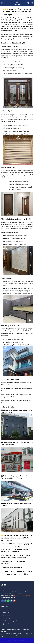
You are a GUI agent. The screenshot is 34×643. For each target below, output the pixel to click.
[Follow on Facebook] (2, 600)
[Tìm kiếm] (31, 3)
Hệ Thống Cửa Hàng (7, 624)
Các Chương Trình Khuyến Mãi (9, 621)
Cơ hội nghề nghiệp (7, 618)
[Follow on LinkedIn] (11, 600)
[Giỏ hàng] (27, 3)
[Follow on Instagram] (5, 600)
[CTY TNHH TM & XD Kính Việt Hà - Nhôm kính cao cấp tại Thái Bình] (17, 3)
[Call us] (8, 600)
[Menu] (2, 3)
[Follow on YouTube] (14, 600)
